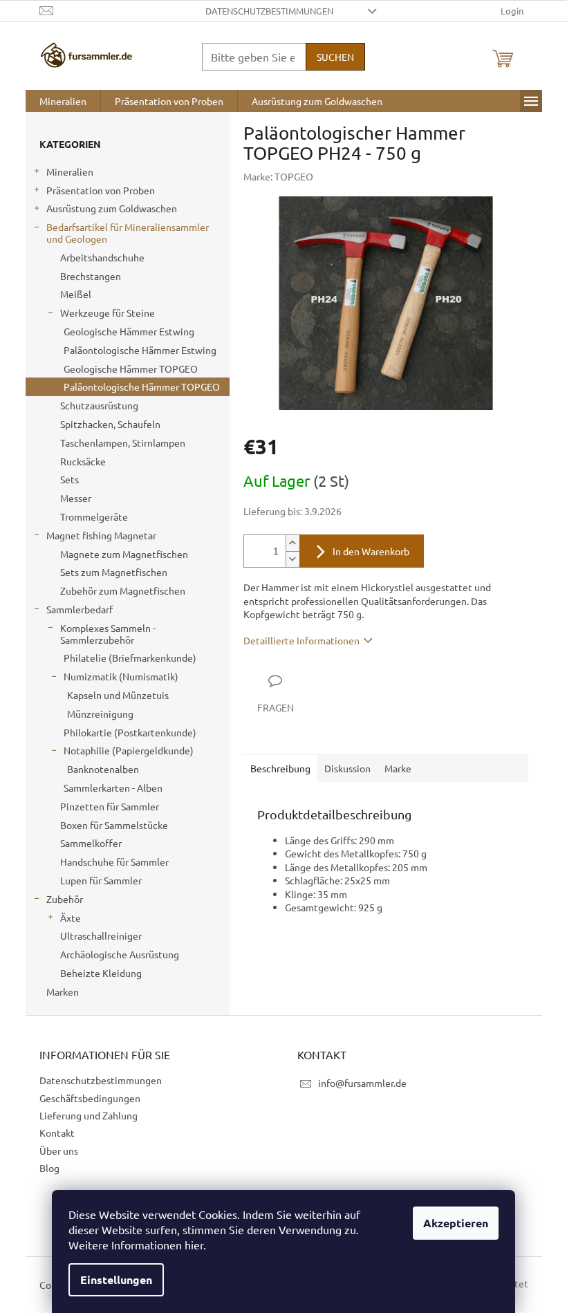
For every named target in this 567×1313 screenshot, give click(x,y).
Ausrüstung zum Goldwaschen (111, 208)
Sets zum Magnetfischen (113, 572)
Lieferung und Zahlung (88, 1115)
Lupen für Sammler (101, 880)
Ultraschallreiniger (101, 935)
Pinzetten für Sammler (109, 806)
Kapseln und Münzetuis (118, 695)
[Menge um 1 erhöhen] (292, 543)
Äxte (70, 917)
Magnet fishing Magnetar (101, 535)
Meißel (75, 294)
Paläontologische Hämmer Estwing (140, 350)
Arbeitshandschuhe (102, 257)
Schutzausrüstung (99, 405)
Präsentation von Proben (100, 190)
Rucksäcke (83, 461)
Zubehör (64, 899)
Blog (49, 1168)
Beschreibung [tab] (280, 768)
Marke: (278, 176)
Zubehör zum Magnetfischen (122, 590)
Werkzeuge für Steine (107, 312)
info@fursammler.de (362, 1083)
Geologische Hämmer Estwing (129, 331)
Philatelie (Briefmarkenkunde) (130, 657)
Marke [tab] (397, 768)
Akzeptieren (455, 1223)
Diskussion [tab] (347, 768)
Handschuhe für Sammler (114, 861)
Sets (69, 479)
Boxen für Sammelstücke (114, 825)
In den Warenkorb (371, 551)
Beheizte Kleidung (101, 973)
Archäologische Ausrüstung (119, 954)
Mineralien (69, 171)
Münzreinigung (100, 713)
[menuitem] (63, 101)
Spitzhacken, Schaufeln (110, 424)
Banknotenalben (103, 769)
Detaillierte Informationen (301, 640)
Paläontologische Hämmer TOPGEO (142, 386)
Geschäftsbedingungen (89, 1098)
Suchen (335, 56)
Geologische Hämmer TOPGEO (131, 368)
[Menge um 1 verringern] (292, 559)
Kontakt (57, 1132)
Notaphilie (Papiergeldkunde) (129, 750)
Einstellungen (116, 1279)
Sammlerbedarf (79, 609)
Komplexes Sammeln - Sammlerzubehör (108, 634)
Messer (75, 498)
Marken (62, 991)
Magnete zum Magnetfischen (124, 554)
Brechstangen (90, 276)
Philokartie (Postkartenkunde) (130, 732)
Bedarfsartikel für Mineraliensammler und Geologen (127, 233)
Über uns (58, 1150)
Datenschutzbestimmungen (269, 11)
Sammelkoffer (91, 843)
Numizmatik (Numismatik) (121, 676)
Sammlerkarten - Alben (113, 787)
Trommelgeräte (94, 516)
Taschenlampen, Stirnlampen (122, 442)
